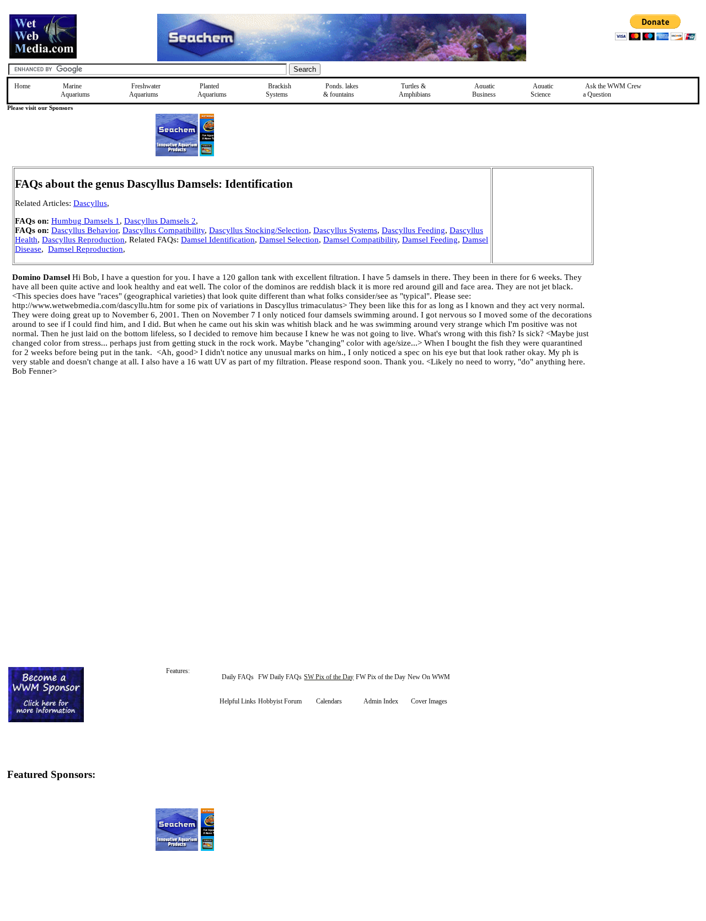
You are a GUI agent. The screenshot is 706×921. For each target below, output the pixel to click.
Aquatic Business (484, 90)
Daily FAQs (238, 677)
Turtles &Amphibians (415, 90)
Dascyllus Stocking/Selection (259, 230)
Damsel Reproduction (85, 249)
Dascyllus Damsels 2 (160, 220)
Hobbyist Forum (280, 701)
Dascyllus (90, 203)
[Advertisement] (649, 244)
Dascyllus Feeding (413, 230)
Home (22, 86)
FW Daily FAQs (280, 677)
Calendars (329, 701)
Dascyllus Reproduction (83, 239)
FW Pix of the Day (380, 677)
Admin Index (380, 701)
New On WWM (429, 677)
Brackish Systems (278, 90)
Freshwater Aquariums (145, 90)
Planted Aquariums (212, 90)
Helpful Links (238, 701)
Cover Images (429, 701)
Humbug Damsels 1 (85, 220)
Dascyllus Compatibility (163, 230)
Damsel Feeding (430, 239)
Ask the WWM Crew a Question (612, 90)
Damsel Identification (218, 239)
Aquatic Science (542, 90)
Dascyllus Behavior (84, 230)
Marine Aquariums (75, 90)
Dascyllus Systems (345, 230)
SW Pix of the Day (329, 677)
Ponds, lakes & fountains (341, 90)
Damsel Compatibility (360, 239)
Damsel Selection (289, 239)
